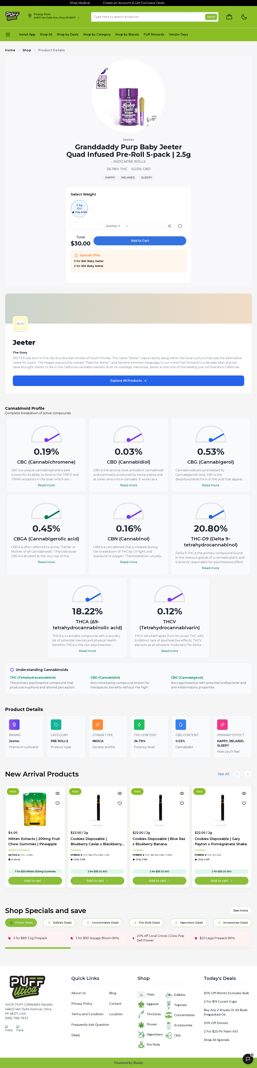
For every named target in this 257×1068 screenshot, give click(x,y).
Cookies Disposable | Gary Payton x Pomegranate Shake (221, 841)
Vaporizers (155, 1034)
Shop (27, 50)
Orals (150, 994)
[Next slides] (248, 774)
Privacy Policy (81, 1003)
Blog (112, 993)
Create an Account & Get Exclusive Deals (118, 3)
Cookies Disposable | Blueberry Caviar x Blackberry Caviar (96, 842)
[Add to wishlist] (180, 226)
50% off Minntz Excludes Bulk (226, 993)
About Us (78, 993)
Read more (46, 485)
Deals (75, 1035)
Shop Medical (64, 3)
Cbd (177, 1035)
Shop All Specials (217, 1040)
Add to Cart (140, 240)
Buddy (138, 1063)
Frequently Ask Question (90, 1024)
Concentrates (184, 1015)
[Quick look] (58, 793)
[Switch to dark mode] (244, 17)
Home (10, 50)
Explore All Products (126, 380)
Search (211, 16)
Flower (152, 1024)
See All (223, 774)
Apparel (153, 1004)
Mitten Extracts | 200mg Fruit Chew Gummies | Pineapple (34, 841)
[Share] (169, 226)
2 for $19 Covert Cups (220, 1001)
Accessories (183, 1025)
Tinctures (154, 1014)
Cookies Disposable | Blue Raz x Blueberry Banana (159, 841)
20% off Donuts (216, 1023)
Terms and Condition (87, 1014)
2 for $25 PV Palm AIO (221, 1031)
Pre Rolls (153, 1044)
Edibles (179, 995)
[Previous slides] (237, 774)
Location (116, 1014)
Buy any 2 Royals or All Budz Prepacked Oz (226, 1012)
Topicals (180, 1005)
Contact (115, 1003)
